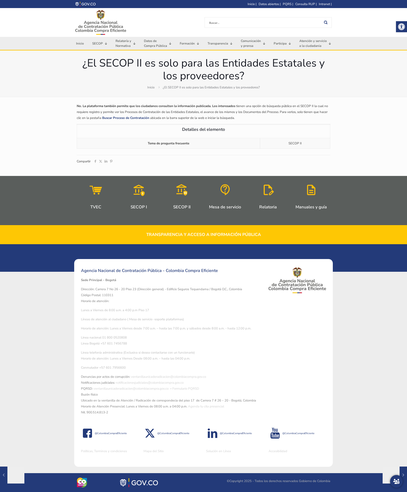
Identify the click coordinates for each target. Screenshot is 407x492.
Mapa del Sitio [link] (154, 451)
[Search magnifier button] (326, 22)
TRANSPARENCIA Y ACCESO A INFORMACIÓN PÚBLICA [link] (203, 234)
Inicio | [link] (252, 4)
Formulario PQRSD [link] (185, 388)
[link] (401, 26)
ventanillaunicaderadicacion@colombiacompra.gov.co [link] (168, 377)
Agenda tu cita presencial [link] (206, 406)
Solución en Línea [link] (218, 451)
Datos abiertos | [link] (270, 4)
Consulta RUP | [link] (306, 4)
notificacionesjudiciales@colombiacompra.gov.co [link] (150, 382)
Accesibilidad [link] (278, 451)
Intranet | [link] (325, 4)
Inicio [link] (151, 87)
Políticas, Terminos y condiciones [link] (104, 451)
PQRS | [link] (288, 4)
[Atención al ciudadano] (396, 481)
